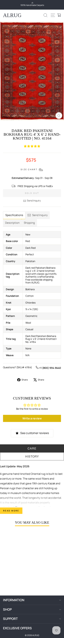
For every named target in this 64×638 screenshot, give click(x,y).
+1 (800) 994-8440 (50, 367)
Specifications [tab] (14, 215)
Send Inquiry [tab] (40, 215)
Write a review (32, 418)
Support (10, 618)
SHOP (7, 609)
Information (13, 600)
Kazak (51, 483)
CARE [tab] (32, 448)
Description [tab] (12, 223)
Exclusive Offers (17, 628)
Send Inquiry (34, 200)
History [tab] (32, 456)
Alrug (12, 15)
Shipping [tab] (29, 223)
